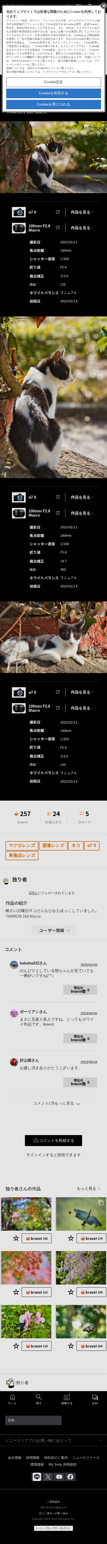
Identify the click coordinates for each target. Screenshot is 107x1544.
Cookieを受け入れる (53, 104)
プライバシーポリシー (58, 71)
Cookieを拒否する (53, 93)
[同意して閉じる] (103, 5)
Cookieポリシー (47, 68)
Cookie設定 (53, 82)
